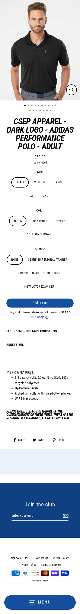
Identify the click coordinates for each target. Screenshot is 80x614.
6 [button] (42, 106)
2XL (45, 195)
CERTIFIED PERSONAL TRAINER (47, 259)
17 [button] (51, 111)
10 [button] (56, 106)
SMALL (20, 182)
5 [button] (39, 106)
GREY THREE (39, 220)
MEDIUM (39, 182)
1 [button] (25, 106)
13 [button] (37, 111)
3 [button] (32, 106)
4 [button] (36, 106)
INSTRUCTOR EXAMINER (39, 286)
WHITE (60, 220)
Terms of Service (51, 564)
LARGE (58, 182)
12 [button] (34, 111)
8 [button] (49, 106)
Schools (16, 558)
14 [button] (40, 111)
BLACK (17, 220)
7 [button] (46, 106)
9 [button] (53, 106)
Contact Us (41, 558)
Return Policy (60, 558)
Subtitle (40, 249)
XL (32, 195)
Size (40, 172)
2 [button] (29, 106)
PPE (27, 558)
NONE (15, 259)
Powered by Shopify (40, 581)
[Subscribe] (65, 516)
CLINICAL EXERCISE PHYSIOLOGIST (39, 273)
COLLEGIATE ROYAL (39, 234)
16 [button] (47, 111)
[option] (40, 50)
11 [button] (30, 111)
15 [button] (44, 111)
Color (40, 210)
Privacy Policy (27, 564)
